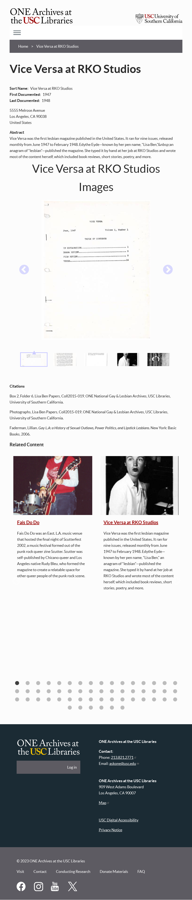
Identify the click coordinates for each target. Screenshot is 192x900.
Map (102, 803)
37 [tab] (59, 699)
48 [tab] (175, 699)
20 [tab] (48, 691)
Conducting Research (73, 871)
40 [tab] (91, 699)
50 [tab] (80, 708)
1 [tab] (17, 683)
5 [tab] (59, 683)
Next (168, 270)
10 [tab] (112, 683)
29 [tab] (143, 691)
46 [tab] (154, 699)
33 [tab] (17, 699)
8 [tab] (91, 683)
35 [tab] (38, 699)
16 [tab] (175, 683)
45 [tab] (143, 699)
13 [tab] (143, 683)
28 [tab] (133, 691)
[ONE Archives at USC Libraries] (41, 16)
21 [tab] (59, 691)
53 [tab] (112, 708)
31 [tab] (164, 691)
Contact (40, 871)
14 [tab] (154, 683)
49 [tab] (70, 708)
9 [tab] (101, 683)
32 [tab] (175, 691)
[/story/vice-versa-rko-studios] (139, 485)
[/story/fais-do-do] (52, 485)
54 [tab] (122, 708)
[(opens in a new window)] (22, 890)
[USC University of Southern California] (159, 22)
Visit (20, 871)
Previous (24, 270)
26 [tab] (112, 691)
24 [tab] (91, 691)
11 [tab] (122, 683)
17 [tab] (17, 691)
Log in (72, 767)
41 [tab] (101, 699)
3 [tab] (38, 683)
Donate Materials (114, 871)
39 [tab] (80, 699)
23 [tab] (80, 691)
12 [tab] (133, 683)
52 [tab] (101, 708)
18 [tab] (27, 691)
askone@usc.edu (122, 763)
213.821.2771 (122, 757)
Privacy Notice (110, 830)
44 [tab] (133, 699)
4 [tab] (48, 683)
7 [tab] (80, 683)
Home (23, 46)
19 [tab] (38, 691)
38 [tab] (70, 699)
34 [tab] (27, 699)
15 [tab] (164, 683)
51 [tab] (91, 708)
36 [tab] (48, 699)
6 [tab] (70, 683)
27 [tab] (122, 691)
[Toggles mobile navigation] (17, 33)
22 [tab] (70, 691)
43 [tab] (122, 699)
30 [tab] (154, 691)
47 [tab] (164, 699)
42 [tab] (112, 699)
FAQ (141, 871)
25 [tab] (101, 691)
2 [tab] (27, 683)
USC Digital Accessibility (118, 820)
